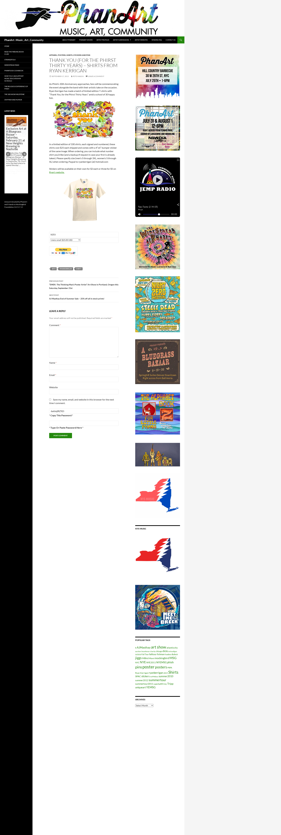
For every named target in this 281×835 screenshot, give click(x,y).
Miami (151, 658)
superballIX (158, 684)
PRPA (169, 668)
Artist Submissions (121, 40)
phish (170, 662)
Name (52, 362)
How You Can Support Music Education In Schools (14, 78)
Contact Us (170, 40)
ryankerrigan (66, 269)
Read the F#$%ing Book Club (14, 53)
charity (152, 651)
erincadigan (173, 651)
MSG (173, 658)
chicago (159, 651)
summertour (157, 680)
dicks (165, 651)
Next (24, 154)
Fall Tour (145, 654)
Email (52, 375)
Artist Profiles (102, 40)
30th (54, 269)
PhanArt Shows (86, 40)
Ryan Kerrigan (141, 673)
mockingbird (162, 658)
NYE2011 (151, 662)
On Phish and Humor (13, 100)
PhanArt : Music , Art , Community (24, 40)
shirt (166, 673)
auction (138, 651)
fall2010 (138, 654)
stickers (145, 676)
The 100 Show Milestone (14, 94)
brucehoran (146, 651)
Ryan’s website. (56, 172)
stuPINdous (154, 676)
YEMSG (151, 687)
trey (165, 684)
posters (161, 667)
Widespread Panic (11, 65)
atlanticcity (172, 647)
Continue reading (15, 175)
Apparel (53, 55)
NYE (143, 662)
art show (158, 647)
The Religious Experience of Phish (16, 87)
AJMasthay (144, 647)
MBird (145, 658)
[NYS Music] (157, 555)
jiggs (138, 658)
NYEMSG (161, 662)
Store (6, 46)
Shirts (79, 269)
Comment (55, 325)
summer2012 (141, 680)
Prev (8, 154)
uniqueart (140, 687)
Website (53, 387)
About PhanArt (68, 40)
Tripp (170, 683)
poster (148, 666)
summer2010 (166, 676)
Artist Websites (141, 40)
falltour (153, 654)
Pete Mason (78, 76)
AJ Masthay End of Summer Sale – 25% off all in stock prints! (76, 297)
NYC (137, 662)
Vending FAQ (156, 40)
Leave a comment (96, 76)
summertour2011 (144, 683)
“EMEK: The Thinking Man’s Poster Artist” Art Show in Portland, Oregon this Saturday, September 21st (83, 284)
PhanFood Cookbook (13, 71)
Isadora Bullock (171, 654)
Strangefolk (10, 60)
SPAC (138, 676)
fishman (161, 654)
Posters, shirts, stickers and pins (74, 55)
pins (138, 667)
